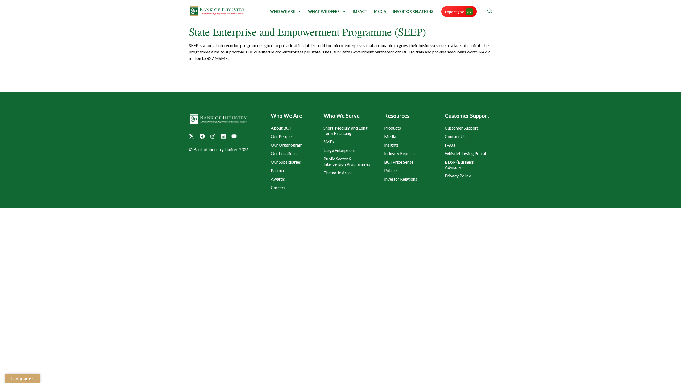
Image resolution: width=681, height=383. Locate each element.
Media (380, 11)
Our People (281, 136)
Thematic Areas (337, 172)
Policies (391, 170)
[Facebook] (202, 136)
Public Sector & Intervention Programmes (346, 161)
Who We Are (282, 11)
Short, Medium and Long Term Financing (345, 130)
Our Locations (284, 153)
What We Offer (324, 11)
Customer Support (461, 127)
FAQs (450, 144)
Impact (360, 11)
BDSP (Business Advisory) (459, 164)
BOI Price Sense (398, 161)
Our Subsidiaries (286, 161)
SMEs (328, 141)
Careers (278, 187)
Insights (391, 144)
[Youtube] (234, 136)
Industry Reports (399, 153)
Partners (278, 170)
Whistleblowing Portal (465, 153)
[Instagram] (212, 136)
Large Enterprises (339, 150)
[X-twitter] (191, 136)
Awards (278, 178)
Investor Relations (413, 11)
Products (392, 127)
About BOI (281, 127)
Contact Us (455, 136)
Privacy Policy (458, 175)
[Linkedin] (223, 136)
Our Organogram (286, 144)
